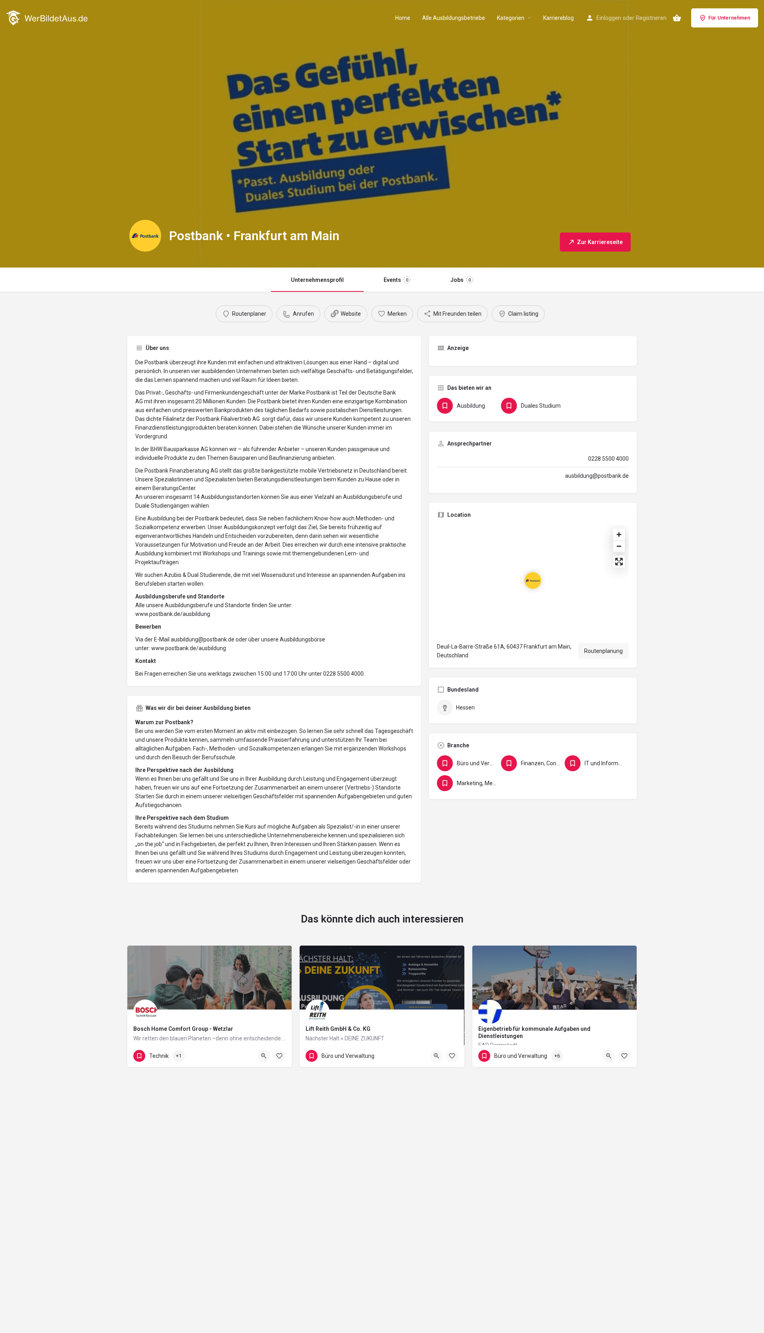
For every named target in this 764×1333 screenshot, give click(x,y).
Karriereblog (558, 18)
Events (396, 280)
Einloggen (608, 18)
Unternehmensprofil (317, 280)
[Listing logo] (145, 236)
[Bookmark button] (279, 1056)
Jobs (460, 280)
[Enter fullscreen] (619, 561)
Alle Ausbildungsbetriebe (453, 18)
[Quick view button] (263, 1056)
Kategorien (510, 18)
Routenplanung (603, 651)
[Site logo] (48, 17)
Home (402, 18)
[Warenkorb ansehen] (676, 18)
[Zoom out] (619, 546)
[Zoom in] (619, 534)
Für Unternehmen (729, 18)
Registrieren (651, 18)
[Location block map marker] (532, 580)
